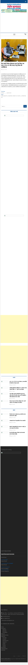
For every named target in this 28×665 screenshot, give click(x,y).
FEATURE (4, 637)
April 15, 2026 (12, 404)
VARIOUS (3, 636)
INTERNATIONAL (4, 635)
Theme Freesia (17, 658)
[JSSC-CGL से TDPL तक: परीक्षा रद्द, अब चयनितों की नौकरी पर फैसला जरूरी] (4, 383)
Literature (5, 641)
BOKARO (4, 631)
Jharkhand (3, 628)
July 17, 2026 (12, 391)
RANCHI (4, 629)
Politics (4, 644)
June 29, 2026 (12, 398)
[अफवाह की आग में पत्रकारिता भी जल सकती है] (4, 422)
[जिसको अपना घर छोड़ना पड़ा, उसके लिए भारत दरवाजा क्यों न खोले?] (4, 415)
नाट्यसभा (4, 646)
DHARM (4, 639)
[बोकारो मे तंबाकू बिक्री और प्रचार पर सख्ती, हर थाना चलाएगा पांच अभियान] (4, 428)
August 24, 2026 (12, 417)
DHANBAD (5, 632)
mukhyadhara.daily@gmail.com (7, 620)
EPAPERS (3, 650)
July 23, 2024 (4, 69)
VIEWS (4, 643)
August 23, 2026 (12, 422)
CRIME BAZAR (4, 648)
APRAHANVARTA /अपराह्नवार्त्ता (7, 563)
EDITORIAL (3, 647)
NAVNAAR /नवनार (4, 569)
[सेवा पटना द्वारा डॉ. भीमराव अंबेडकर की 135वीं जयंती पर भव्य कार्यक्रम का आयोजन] (4, 402)
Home (2, 626)
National (3, 633)
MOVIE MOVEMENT (5, 567)
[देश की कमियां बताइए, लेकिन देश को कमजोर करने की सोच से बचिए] (4, 434)
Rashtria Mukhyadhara (5, 658)
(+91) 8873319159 (6, 616)
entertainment (5, 640)
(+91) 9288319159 (6, 618)
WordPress (23, 658)
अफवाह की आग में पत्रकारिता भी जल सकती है (17, 420)
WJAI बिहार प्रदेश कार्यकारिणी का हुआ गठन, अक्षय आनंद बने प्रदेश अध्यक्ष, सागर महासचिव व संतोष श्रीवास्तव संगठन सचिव (18, 395)
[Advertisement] (14, 23)
